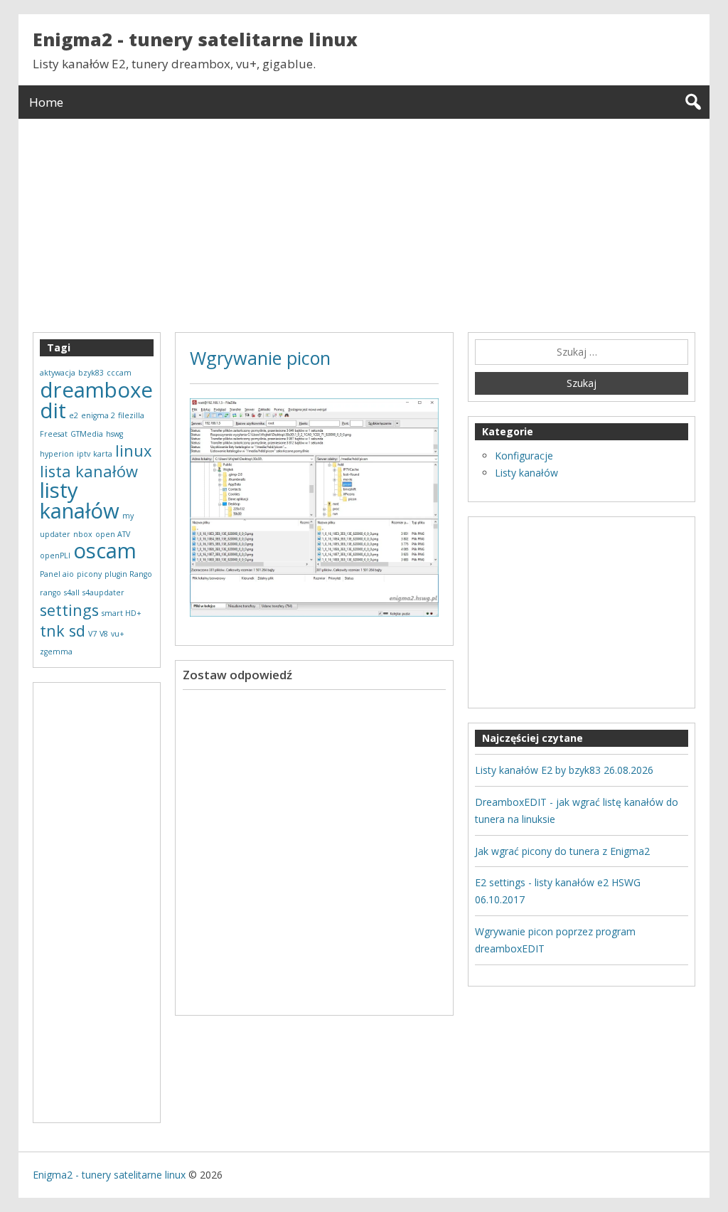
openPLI (55, 555)
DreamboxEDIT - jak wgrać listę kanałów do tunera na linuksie (576, 810)
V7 (92, 634)
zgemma (56, 651)
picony (89, 574)
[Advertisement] (364, 218)
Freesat (54, 434)
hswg (114, 434)
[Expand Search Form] (693, 102)
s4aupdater (103, 592)
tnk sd (62, 630)
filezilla (131, 415)
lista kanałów (89, 471)
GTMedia (86, 434)
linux (133, 450)
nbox (82, 534)
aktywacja (57, 373)
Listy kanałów (526, 472)
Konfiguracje (524, 455)
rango (50, 592)
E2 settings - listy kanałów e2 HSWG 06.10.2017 (558, 891)
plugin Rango (128, 574)
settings (69, 610)
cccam (119, 373)
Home (46, 102)
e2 (73, 415)
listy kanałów (79, 500)
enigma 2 (98, 415)
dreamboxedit (96, 400)
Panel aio (57, 574)
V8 (104, 634)
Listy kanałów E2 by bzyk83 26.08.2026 (564, 770)
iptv (83, 454)
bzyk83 (91, 373)
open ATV (112, 534)
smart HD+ (121, 613)
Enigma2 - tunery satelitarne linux (195, 39)
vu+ (117, 634)
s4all (72, 592)
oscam (104, 550)
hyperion (57, 454)
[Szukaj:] (581, 352)
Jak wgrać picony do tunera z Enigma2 (562, 851)
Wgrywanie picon (260, 358)
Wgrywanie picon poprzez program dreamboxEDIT (555, 940)
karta (102, 454)
